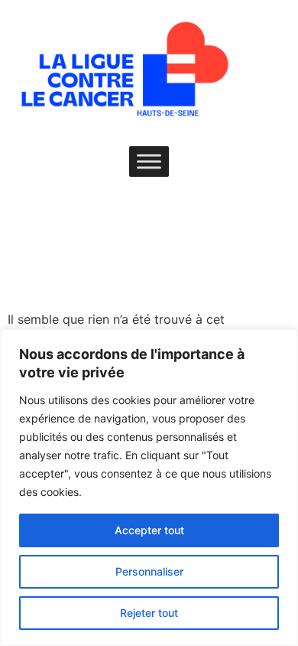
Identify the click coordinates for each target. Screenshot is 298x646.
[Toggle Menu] (149, 161)
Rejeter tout (149, 612)
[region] (149, 487)
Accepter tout (149, 530)
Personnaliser (149, 571)
